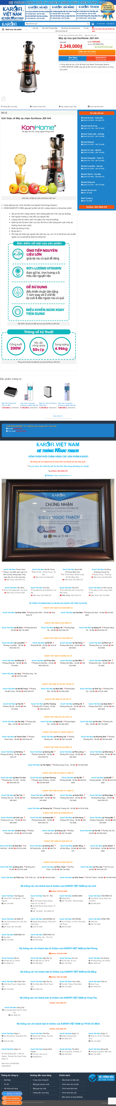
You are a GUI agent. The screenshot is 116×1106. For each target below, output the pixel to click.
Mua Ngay (73, 58)
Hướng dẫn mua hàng (10, 106)
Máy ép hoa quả (90, 35)
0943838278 (110, 24)
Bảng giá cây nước (39, 1088)
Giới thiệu (7, 1080)
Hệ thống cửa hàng (11, 1088)
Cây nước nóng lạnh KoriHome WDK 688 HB (29, 404)
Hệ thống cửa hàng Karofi (70, 28)
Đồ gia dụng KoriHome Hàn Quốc (70, 35)
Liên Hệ (35, 28)
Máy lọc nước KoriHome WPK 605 (48, 404)
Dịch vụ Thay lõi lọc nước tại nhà (103, 30)
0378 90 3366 (21, 431)
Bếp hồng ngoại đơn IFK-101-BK (9, 404)
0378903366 (101, 24)
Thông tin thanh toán (39, 106)
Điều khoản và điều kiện (70, 1080)
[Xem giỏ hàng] (93, 23)
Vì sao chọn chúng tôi (40, 1080)
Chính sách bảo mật (69, 1092)
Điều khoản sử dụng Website (72, 1097)
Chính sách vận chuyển (70, 1084)
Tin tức (6, 1084)
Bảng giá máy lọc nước (41, 1084)
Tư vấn (86, 28)
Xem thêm (57, 416)
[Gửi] (88, 24)
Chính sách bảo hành (96, 106)
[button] (14, 29)
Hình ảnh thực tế (61, 31)
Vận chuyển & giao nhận (69, 106)
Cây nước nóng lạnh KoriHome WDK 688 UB (66, 404)
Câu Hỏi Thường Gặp (49, 28)
